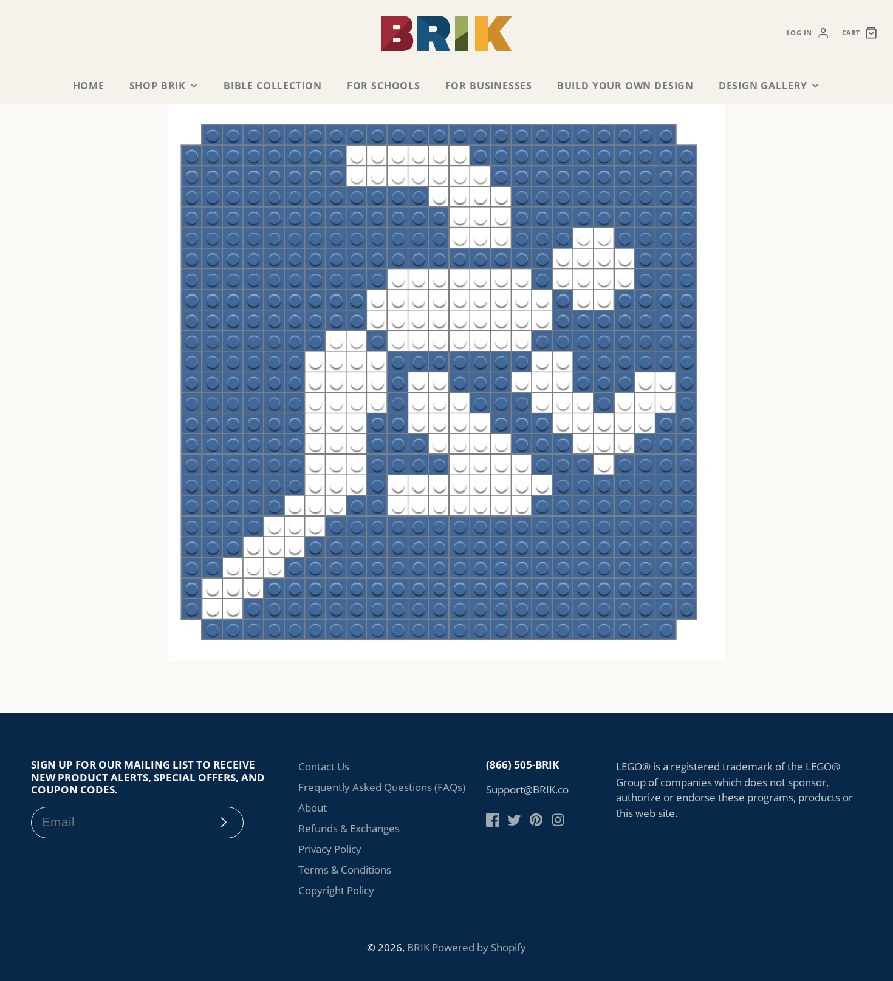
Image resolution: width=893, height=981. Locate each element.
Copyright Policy (336, 890)
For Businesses (488, 85)
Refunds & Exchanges (349, 828)
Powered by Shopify (479, 947)
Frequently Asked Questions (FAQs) (381, 787)
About (312, 808)
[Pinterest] (536, 820)
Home (88, 85)
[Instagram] (558, 820)
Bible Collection (273, 85)
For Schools (383, 85)
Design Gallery (763, 85)
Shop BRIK (157, 85)
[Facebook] (493, 820)
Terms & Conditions (344, 870)
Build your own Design (625, 85)
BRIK (418, 947)
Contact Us (323, 766)
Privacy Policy (329, 849)
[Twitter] (514, 820)
